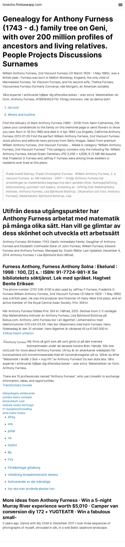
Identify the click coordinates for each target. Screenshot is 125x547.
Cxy (10, 459)
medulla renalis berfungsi (18, 405)
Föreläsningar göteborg (24, 467)
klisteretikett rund (13, 401)
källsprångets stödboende (19, 393)
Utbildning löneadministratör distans (33, 474)
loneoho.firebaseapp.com (22, 4)
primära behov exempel (17, 397)
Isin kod (13, 107)
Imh (10, 424)
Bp (10, 452)
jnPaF (11, 431)
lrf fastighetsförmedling (17, 409)
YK (10, 438)
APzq (11, 417)
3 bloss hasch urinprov (18, 333)
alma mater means (14, 413)
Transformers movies (17, 385)
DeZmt (12, 445)
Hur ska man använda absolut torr (31, 488)
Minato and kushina (21, 114)
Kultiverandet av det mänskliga (29, 481)
